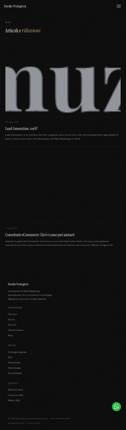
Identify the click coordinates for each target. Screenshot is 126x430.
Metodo (12, 324)
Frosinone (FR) (15, 395)
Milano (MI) (14, 400)
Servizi (11, 319)
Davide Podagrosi (15, 6)
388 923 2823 (15, 389)
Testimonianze (15, 330)
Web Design (14, 367)
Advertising (14, 362)
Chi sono (12, 314)
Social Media (15, 373)
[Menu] (119, 6)
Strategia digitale (17, 352)
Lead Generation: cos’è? (21, 128)
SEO (10, 357)
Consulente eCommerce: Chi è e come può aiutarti (39, 234)
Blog (10, 335)
